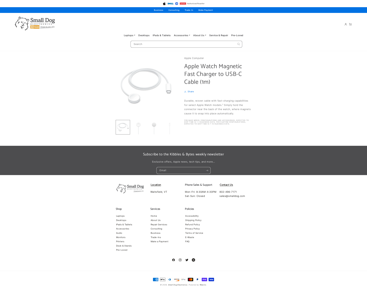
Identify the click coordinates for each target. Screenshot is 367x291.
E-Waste (189, 237)
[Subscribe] (207, 170)
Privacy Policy (192, 228)
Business (158, 10)
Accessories (181, 35)
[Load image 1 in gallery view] (123, 127)
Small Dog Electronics (177, 285)
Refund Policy (192, 224)
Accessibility (192, 216)
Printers (120, 241)
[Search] (238, 44)
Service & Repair (218, 35)
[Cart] (350, 24)
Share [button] (191, 91)
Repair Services (159, 224)
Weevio (203, 285)
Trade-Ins (156, 237)
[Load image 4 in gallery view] (170, 127)
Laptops (128, 35)
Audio (119, 233)
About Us (198, 35)
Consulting (173, 10)
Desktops (144, 35)
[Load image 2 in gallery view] (138, 127)
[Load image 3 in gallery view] (154, 127)
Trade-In (189, 10)
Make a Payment (159, 241)
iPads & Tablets (162, 35)
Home (154, 216)
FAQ (187, 241)
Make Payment (205, 10)
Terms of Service (194, 233)
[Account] (345, 24)
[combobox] (186, 44)
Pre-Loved (237, 35)
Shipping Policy (193, 220)
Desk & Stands (124, 246)
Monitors (121, 237)
